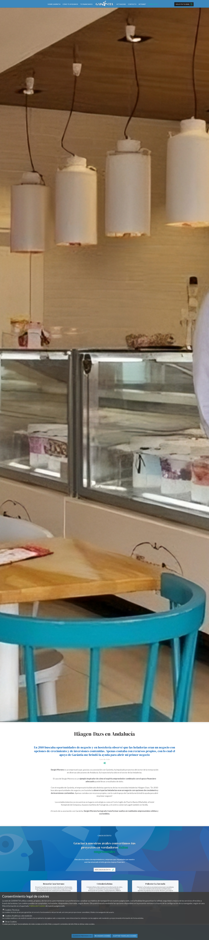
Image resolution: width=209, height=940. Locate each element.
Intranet (142, 4)
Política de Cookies (37, 906)
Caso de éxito (104, 759)
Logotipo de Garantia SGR (104, 4)
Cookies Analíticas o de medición (18, 916)
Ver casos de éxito (103, 870)
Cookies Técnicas (12, 910)
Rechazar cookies (102, 936)
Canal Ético (153, 4)
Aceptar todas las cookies (124, 936)
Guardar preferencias (82, 936)
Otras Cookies (11, 922)
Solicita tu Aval (183, 4)
